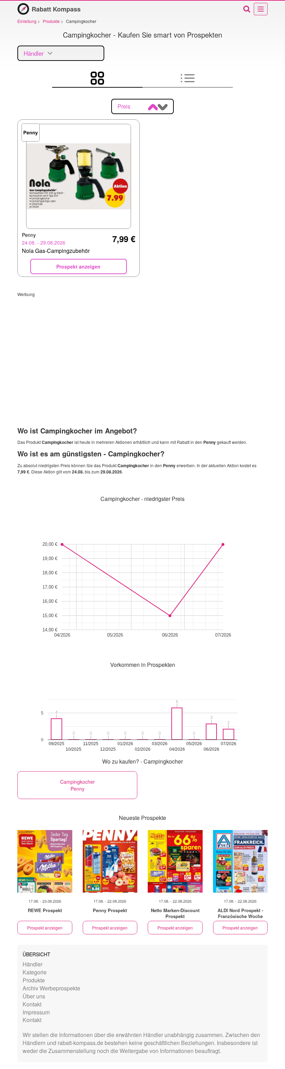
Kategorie (35, 972)
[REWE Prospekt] (44, 861)
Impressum (36, 1012)
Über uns (34, 996)
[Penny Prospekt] (110, 861)
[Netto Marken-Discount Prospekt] (175, 861)
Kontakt (32, 1004)
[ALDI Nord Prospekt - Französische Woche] (240, 861)
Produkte (34, 980)
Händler (32, 964)
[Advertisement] (142, 345)
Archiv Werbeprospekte (51, 988)
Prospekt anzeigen (45, 928)
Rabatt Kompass (56, 9)
